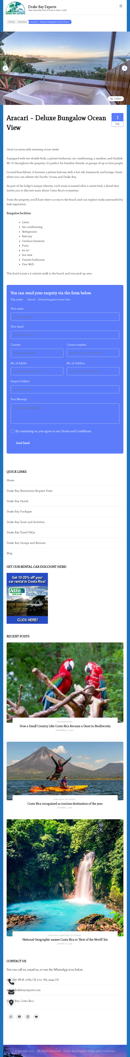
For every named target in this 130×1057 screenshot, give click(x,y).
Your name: (18, 308)
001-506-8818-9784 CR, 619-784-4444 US (33, 979)
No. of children (76, 363)
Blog (9, 553)
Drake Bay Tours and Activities (26, 522)
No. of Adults (19, 363)
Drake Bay (64, 935)
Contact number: (77, 344)
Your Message (20, 399)
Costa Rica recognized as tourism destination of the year (65, 804)
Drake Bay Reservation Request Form (29, 490)
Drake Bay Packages (19, 511)
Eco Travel (70, 799)
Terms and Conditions (76, 431)
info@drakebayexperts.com (24, 990)
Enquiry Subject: (21, 381)
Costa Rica (58, 799)
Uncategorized (64, 722)
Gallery (117, 98)
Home (10, 480)
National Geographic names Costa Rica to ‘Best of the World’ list (65, 939)
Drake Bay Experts (42, 7)
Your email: (18, 326)
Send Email (23, 443)
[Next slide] (124, 68)
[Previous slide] (5, 68)
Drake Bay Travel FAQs (21, 532)
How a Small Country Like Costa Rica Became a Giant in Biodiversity (65, 726)
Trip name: (18, 299)
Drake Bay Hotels (17, 501)
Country (16, 344)
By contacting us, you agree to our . (53, 431)
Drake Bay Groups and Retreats (26, 543)
